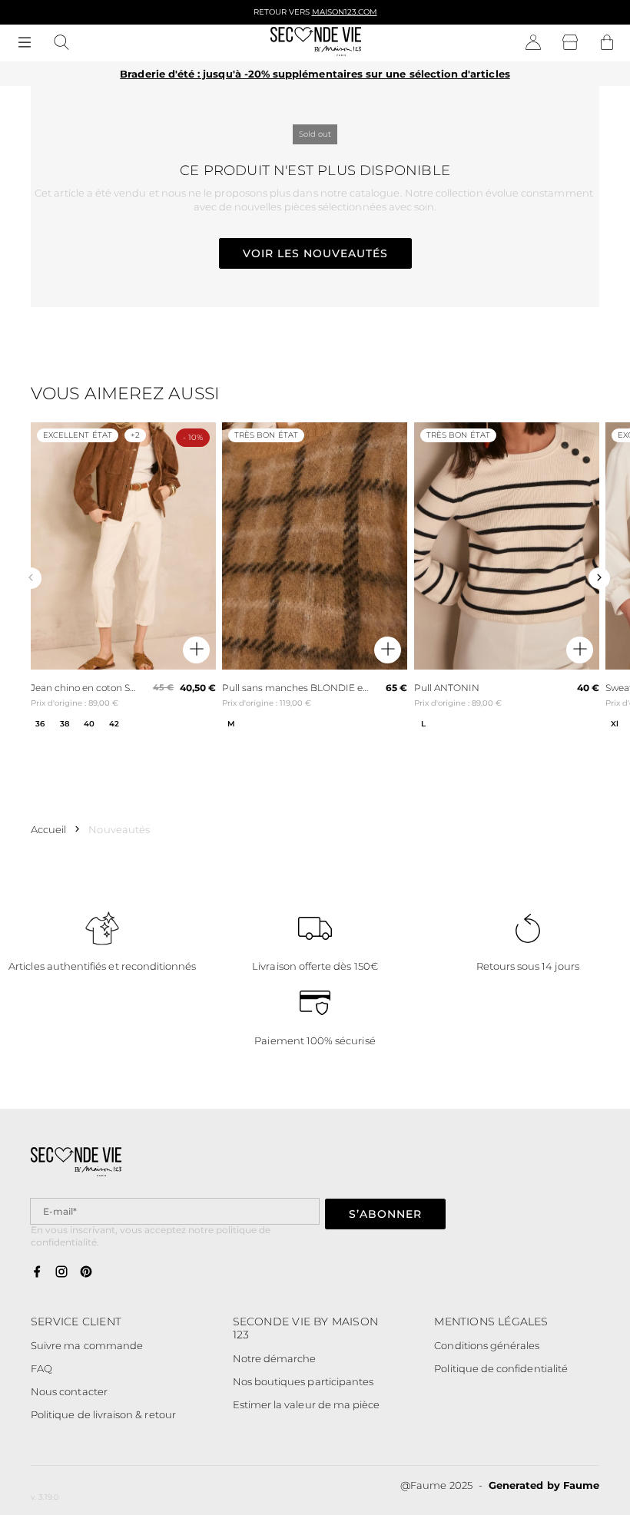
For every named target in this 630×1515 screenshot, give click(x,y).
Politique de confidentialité (501, 1368)
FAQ (41, 1368)
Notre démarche (275, 1358)
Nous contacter (69, 1391)
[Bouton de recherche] (61, 43)
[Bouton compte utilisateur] (533, 43)
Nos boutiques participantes (303, 1381)
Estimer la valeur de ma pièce (306, 1404)
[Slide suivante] (599, 578)
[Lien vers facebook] (37, 1272)
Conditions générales (486, 1345)
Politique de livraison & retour (103, 1414)
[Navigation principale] (24, 43)
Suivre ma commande (87, 1345)
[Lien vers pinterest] (86, 1272)
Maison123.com (344, 12)
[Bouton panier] (607, 43)
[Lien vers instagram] (61, 1272)
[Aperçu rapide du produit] (196, 650)
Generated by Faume (544, 1485)
